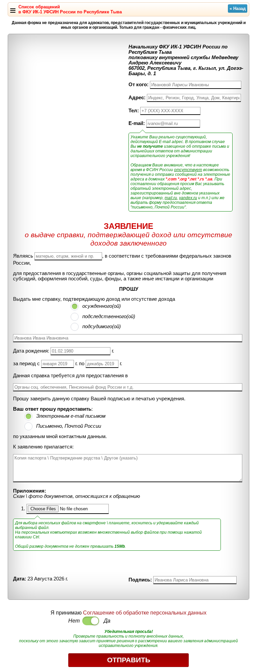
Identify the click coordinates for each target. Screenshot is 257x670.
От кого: (138, 84)
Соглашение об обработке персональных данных (144, 613)
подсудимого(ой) (101, 326)
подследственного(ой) (108, 316)
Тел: (133, 110)
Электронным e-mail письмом (70, 416)
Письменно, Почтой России (68, 426)
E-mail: (136, 123)
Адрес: (137, 97)
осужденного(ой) (101, 306)
